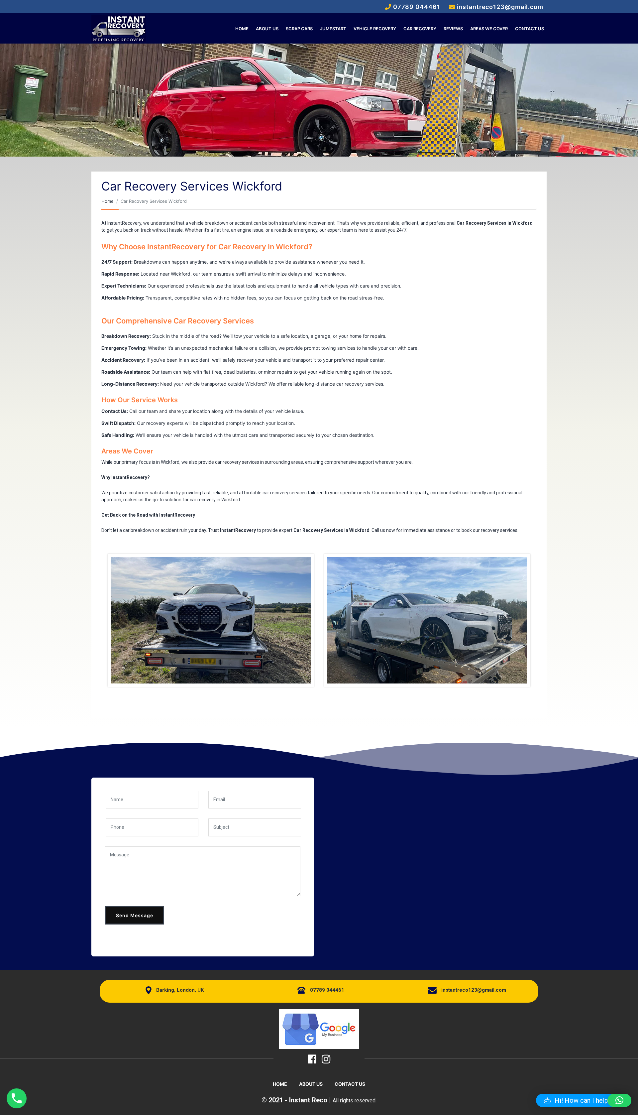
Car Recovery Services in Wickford (495, 223)
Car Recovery (419, 28)
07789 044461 (327, 990)
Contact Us (529, 28)
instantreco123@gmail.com (473, 990)
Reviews (453, 28)
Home (242, 28)
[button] (583, 1100)
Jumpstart (333, 28)
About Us (267, 28)
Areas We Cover (489, 28)
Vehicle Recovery (375, 28)
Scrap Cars (299, 28)
